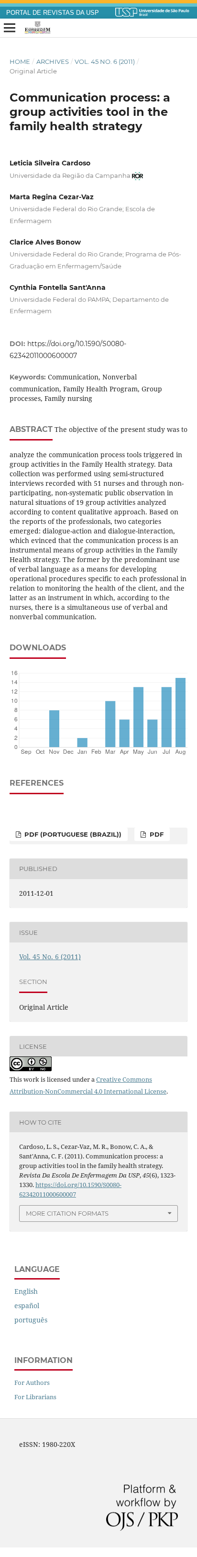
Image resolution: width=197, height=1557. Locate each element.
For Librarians (35, 1397)
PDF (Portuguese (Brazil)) (71, 834)
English (26, 1291)
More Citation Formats (67, 1213)
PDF (156, 834)
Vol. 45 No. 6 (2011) (105, 61)
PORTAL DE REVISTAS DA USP (52, 13)
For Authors (32, 1382)
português (30, 1319)
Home (20, 61)
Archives (52, 61)
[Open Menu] (9, 28)
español (26, 1305)
